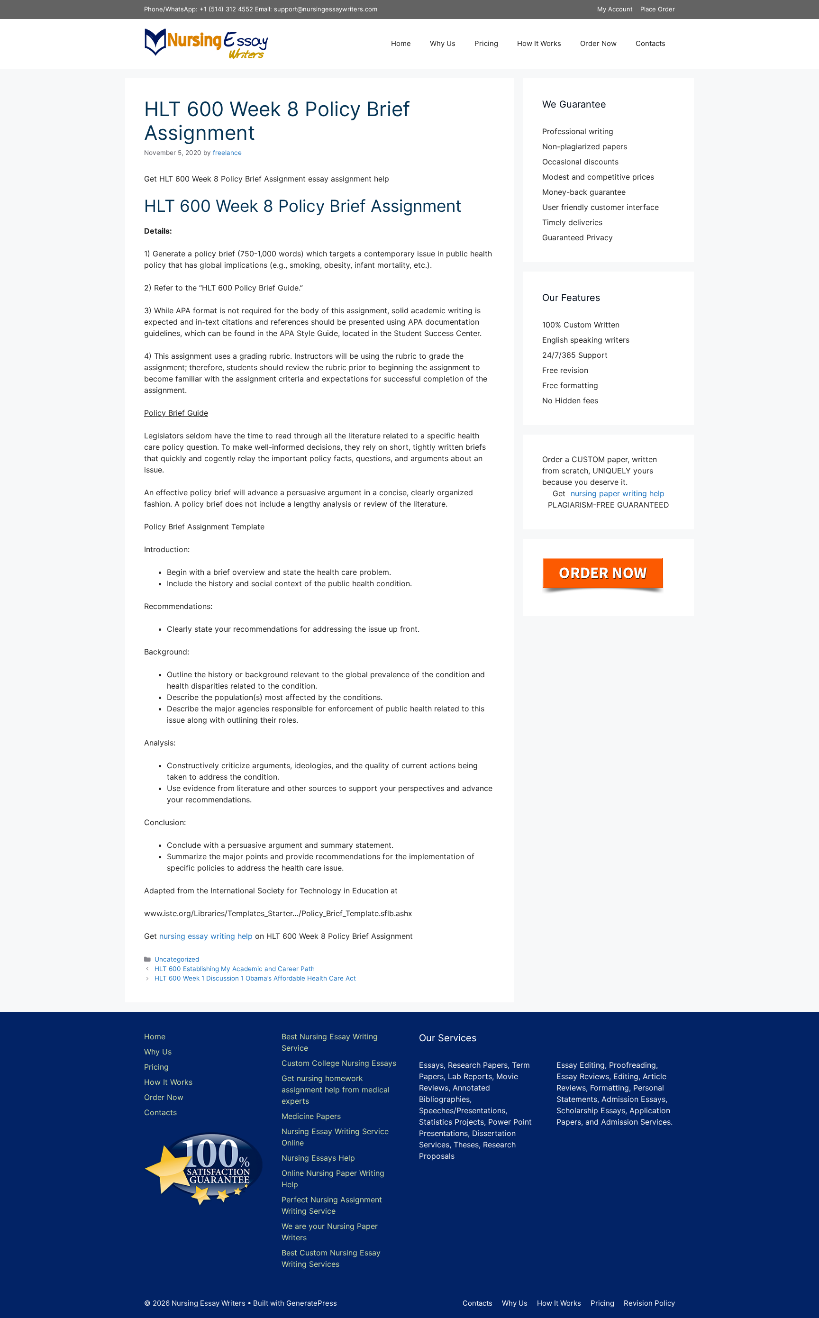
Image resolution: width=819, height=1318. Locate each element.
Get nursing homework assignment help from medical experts (336, 1089)
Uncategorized (177, 959)
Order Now (598, 43)
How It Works (539, 43)
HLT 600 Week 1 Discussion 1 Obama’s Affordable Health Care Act (255, 978)
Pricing (486, 43)
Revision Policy (649, 1303)
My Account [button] (615, 9)
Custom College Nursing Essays (339, 1063)
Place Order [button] (657, 9)
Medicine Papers (311, 1116)
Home (401, 43)
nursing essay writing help (206, 936)
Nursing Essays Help (318, 1158)
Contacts (650, 43)
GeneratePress (311, 1303)
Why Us (442, 43)
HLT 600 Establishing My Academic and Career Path (235, 969)
